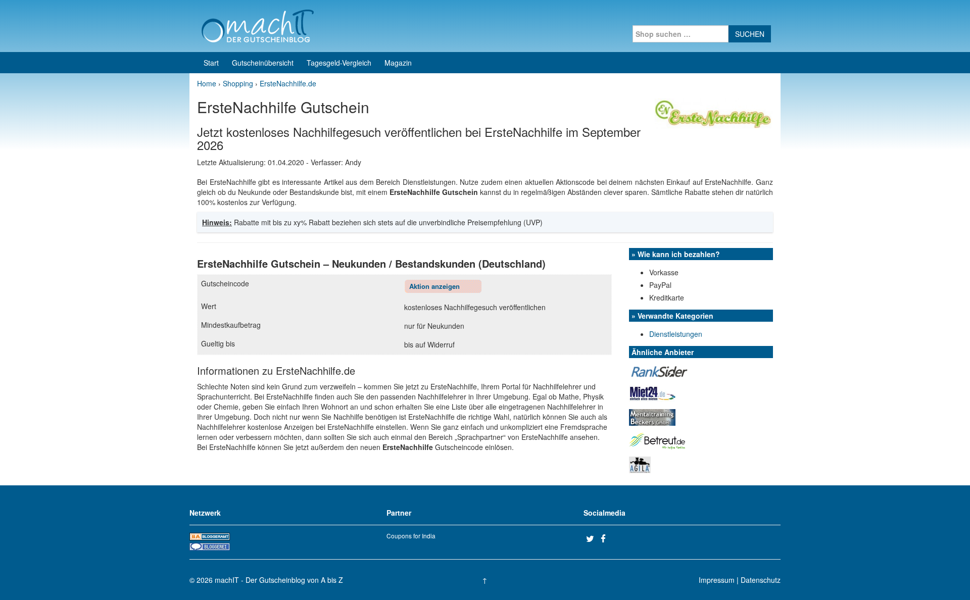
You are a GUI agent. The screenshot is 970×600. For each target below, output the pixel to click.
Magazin (398, 63)
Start (211, 63)
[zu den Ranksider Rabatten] (659, 370)
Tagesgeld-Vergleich (339, 63)
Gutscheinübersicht (263, 63)
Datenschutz (761, 580)
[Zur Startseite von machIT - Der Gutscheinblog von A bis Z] (257, 25)
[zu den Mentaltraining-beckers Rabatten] (652, 416)
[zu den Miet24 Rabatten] (652, 392)
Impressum (717, 580)
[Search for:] (681, 33)
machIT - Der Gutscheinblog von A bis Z (279, 580)
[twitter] (592, 538)
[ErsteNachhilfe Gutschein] (714, 113)
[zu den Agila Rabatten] (640, 464)
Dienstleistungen (675, 334)
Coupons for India (410, 535)
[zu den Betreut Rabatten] (657, 440)
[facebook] (607, 538)
